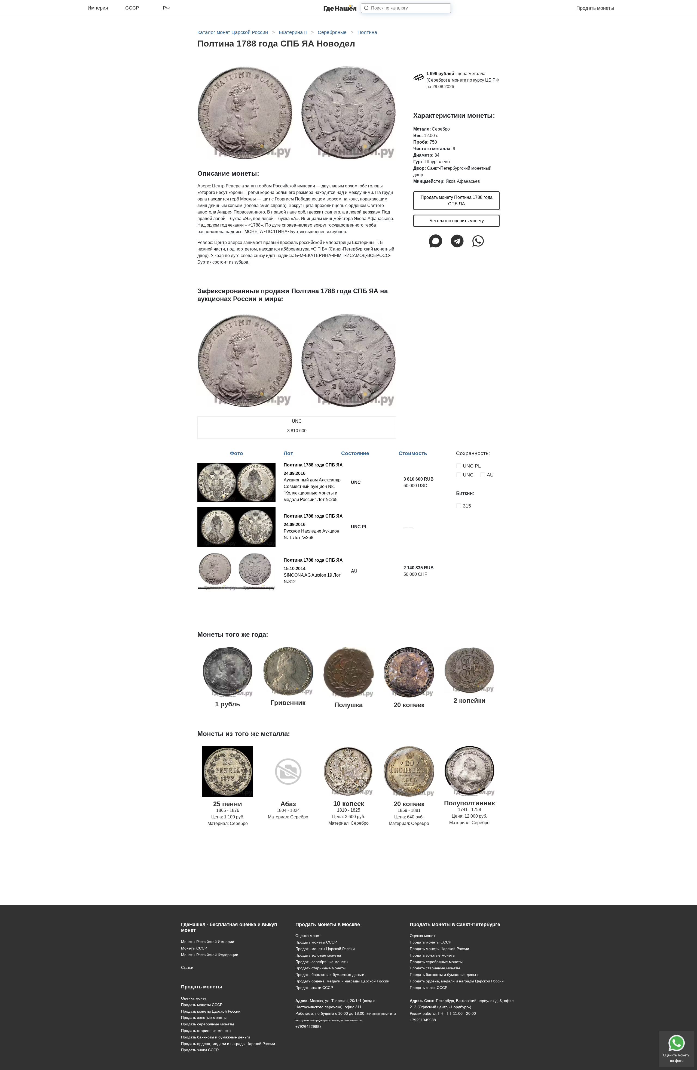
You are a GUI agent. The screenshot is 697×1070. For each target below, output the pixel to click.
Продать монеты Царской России (210, 1011)
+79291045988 (423, 1020)
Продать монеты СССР (201, 1005)
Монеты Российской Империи (207, 941)
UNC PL (472, 466)
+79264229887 (308, 1026)
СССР (132, 8)
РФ (166, 8)
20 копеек (409, 705)
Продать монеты (595, 8)
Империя (98, 8)
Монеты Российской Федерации (209, 955)
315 (467, 506)
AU (490, 475)
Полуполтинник (469, 803)
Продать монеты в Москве (327, 924)
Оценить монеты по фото (676, 1058)
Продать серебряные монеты (207, 1024)
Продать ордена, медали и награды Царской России (228, 1043)
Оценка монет (193, 998)
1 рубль (227, 704)
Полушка (348, 705)
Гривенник (288, 702)
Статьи (187, 967)
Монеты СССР (194, 948)
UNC (468, 475)
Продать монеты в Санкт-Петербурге (455, 924)
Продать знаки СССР (200, 1050)
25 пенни (227, 804)
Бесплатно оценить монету (456, 221)
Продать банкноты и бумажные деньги (215, 1037)
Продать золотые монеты (204, 1017)
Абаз (288, 804)
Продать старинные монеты (206, 1030)
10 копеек (348, 803)
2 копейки (469, 700)
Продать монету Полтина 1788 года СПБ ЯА (457, 200)
